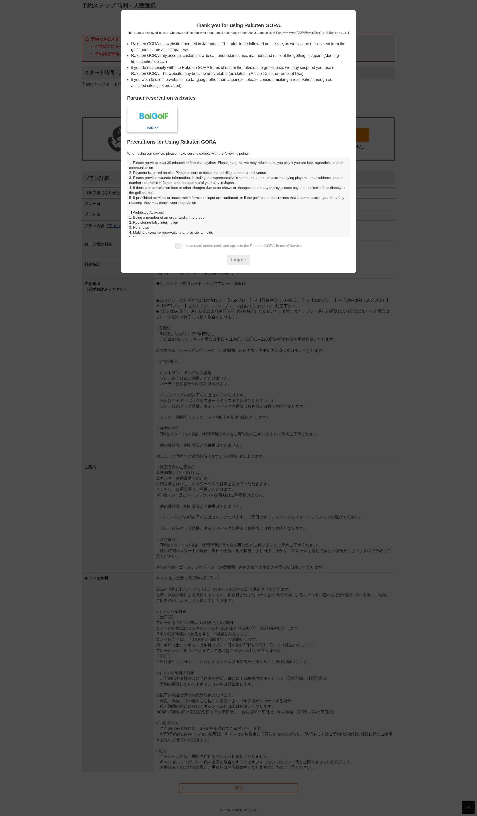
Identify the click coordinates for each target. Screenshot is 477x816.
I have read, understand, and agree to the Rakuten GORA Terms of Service (242, 246)
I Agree (238, 259)
